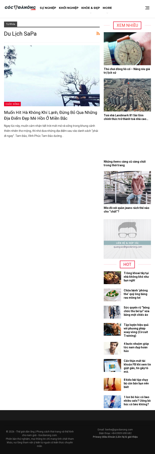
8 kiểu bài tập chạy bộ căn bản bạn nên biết (136, 383)
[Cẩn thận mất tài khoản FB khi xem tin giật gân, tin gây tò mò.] (112, 365)
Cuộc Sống (12, 104)
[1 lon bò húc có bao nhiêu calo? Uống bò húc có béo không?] (112, 401)
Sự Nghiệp (48, 8)
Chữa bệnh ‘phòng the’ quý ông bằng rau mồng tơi (136, 294)
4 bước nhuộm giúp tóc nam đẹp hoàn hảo (136, 347)
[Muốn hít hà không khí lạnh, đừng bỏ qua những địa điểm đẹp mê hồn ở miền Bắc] (52, 75)
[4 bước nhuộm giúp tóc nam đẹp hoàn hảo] (112, 348)
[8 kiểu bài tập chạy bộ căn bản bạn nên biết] (112, 384)
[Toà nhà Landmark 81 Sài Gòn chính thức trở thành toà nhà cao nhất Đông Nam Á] (127, 94)
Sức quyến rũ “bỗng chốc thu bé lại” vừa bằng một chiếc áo (137, 311)
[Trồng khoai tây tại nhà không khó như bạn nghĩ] (112, 277)
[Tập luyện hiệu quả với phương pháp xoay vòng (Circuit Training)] (112, 329)
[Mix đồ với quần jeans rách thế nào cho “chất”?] (127, 187)
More (107, 8)
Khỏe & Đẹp (90, 8)
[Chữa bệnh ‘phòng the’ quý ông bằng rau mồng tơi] (112, 295)
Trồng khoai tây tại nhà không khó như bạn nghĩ (136, 276)
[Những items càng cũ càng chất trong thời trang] (127, 141)
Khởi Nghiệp (69, 8)
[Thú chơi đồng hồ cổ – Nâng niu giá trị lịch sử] (127, 48)
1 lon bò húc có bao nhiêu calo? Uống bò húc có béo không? (137, 400)
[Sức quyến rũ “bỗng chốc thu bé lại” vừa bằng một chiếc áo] (112, 312)
